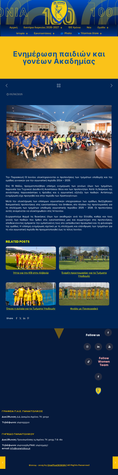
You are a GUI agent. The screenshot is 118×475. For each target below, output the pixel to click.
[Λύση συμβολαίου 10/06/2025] (115, 462)
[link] (59, 12)
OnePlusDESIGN (56, 465)
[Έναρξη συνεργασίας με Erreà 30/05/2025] (2, 462)
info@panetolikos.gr (20, 448)
